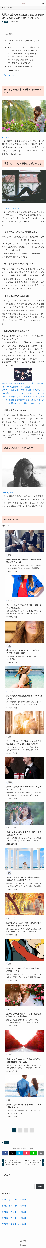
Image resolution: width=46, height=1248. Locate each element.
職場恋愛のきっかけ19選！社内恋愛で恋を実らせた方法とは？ (23, 560)
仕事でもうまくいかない (21, 63)
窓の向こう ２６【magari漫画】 (14, 1224)
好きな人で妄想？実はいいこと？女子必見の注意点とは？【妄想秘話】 (23, 1015)
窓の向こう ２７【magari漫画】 (14, 1218)
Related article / (14, 70)
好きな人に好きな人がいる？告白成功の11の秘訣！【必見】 (23, 969)
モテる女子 (11, 691)
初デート (11, 600)
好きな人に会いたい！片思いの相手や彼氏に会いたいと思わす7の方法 (23, 924)
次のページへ (9, 75)
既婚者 (10, 782)
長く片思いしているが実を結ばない (26, 50)
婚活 (9, 873)
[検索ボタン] (43, 3)
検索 (40, 1186)
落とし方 (11, 918)
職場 (9, 555)
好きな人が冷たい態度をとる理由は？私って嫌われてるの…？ (23, 1105)
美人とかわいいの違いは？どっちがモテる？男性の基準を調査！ (22, 651)
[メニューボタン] (3, 3)
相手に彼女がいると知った (22, 57)
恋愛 (6, 21)
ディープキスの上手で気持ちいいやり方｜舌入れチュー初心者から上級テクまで (23, 742)
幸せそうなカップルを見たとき (24, 54)
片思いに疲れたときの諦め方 (20, 66)
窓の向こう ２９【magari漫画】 (14, 1206)
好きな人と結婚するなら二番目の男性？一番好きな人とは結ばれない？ (23, 878)
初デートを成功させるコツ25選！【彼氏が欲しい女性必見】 (23, 606)
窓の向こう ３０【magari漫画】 (14, 1200)
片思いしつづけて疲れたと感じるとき (23, 47)
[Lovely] (23, 3)
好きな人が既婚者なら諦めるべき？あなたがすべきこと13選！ (23, 787)
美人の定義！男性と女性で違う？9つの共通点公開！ (24, 697)
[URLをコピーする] (41, 1153)
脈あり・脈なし (13, 827)
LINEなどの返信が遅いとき (22, 60)
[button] (5, 1153)
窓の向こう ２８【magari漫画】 (14, 1212)
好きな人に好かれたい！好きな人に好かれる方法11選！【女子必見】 (23, 1060)
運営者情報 (23, 1241)
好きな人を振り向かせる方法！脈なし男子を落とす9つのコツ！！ (23, 833)
